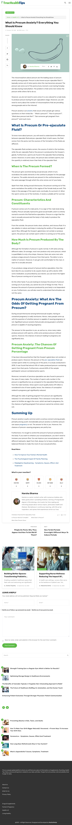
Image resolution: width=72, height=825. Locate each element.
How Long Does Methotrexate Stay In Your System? (28, 744)
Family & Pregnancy (8, 807)
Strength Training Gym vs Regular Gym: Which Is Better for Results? (34, 668)
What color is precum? (37, 517)
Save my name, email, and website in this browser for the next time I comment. (31, 640)
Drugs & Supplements (8, 803)
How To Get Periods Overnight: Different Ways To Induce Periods (56, 532)
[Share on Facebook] (7, 48)
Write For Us (5, 791)
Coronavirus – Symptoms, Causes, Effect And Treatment (30, 736)
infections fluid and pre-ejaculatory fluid (23, 514)
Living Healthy (6, 813)
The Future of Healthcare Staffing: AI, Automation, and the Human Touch (36, 688)
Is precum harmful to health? (20, 517)
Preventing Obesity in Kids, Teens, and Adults (26, 721)
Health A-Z (9, 12)
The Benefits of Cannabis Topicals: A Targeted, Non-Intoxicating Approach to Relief (32, 684)
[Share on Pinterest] (7, 60)
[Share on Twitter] (7, 54)
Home (8, 17)
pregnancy (23, 424)
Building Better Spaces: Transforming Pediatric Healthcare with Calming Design (15, 575)
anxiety (30, 111)
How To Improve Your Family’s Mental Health (31, 455)
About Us (5, 784)
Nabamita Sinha (46, 585)
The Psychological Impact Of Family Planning (31, 459)
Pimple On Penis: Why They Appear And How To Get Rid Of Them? (24, 532)
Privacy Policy (6, 794)
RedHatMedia (53, 822)
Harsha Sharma (34, 66)
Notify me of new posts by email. (42, 610)
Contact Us (5, 788)
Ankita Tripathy (11, 585)
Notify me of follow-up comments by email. (16, 610)
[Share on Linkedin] (7, 65)
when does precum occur (19, 520)
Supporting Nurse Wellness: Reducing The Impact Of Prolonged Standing (52, 575)
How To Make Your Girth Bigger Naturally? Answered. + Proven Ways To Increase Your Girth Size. (39, 730)
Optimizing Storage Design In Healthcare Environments (30, 676)
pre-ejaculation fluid (52, 360)
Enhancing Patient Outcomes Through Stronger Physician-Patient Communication (32, 696)
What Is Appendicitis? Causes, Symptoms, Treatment (29, 751)
